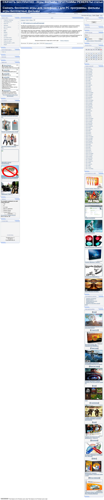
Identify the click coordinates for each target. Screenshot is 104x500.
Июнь (31, 20)
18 (91, 57)
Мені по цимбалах (8, 208)
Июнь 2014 (98, 47)
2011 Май (88, 80)
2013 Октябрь (89, 101)
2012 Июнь (88, 88)
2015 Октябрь (89, 138)
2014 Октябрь (89, 120)
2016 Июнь (88, 148)
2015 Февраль (89, 126)
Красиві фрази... (90, 302)
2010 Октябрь (89, 69)
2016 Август (89, 151)
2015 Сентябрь (89, 136)
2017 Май (88, 165)
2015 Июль (88, 133)
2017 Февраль (89, 161)
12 (93, 55)
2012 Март (88, 83)
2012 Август (89, 91)
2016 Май (88, 147)
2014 (27, 20)
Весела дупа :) (90, 299)
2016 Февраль (89, 142)
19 (93, 57)
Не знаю (5, 207)
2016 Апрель (89, 145)
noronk (34, 43)
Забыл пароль (90, 40)
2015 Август (89, 135)
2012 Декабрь (89, 97)
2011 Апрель (89, 79)
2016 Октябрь (89, 155)
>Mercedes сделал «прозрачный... (6, 163)
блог (3, 51)
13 (96, 55)
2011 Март (88, 77)
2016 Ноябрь (89, 156)
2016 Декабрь (89, 158)
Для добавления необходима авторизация (10, 95)
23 (86, 59)
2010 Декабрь (89, 72)
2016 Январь (89, 141)
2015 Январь (89, 124)
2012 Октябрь (89, 94)
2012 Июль (88, 89)
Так (4, 203)
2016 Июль (88, 150)
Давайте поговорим (91, 298)
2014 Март (88, 109)
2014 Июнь (88, 113)
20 (96, 57)
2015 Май (88, 130)
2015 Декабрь (89, 139)
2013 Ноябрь (89, 103)
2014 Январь (89, 106)
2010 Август (89, 68)
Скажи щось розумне (91, 301)
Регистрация (98, 40)
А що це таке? (7, 212)
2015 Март (88, 127)
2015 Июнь (88, 132)
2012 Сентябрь (89, 92)
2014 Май (88, 112)
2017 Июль (88, 167)
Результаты (4, 215)
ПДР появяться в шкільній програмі (33, 23)
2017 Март (88, 162)
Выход (76, 13)
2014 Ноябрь (89, 121)
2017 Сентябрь (89, 168)
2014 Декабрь (89, 123)
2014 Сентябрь (89, 118)
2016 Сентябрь (89, 153)
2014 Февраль (89, 107)
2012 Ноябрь (89, 95)
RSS (101, 15)
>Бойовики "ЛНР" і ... (7, 194)
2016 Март (88, 144)
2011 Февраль (89, 75)
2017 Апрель (89, 164)
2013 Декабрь (89, 104)
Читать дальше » (64, 40)
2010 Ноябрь (89, 71)
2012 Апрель (89, 85)
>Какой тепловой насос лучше (9, 131)
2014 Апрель (89, 110)
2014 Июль (88, 115)
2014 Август (89, 117)
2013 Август (89, 98)
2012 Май (88, 86)
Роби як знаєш (7, 210)
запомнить (89, 39)
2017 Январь (89, 159)
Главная (28, 13)
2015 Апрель (89, 129)
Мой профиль (52, 13)
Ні (3, 205)
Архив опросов (12, 215)
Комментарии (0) (48, 43)
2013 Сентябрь (89, 100)
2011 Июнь (88, 82)
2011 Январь (89, 74)
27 (96, 59)
